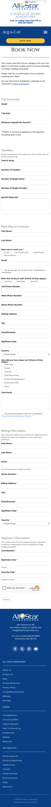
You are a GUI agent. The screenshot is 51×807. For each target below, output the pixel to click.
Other (6, 386)
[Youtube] (36, 649)
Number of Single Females (14, 188)
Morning (8, 281)
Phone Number (9, 474)
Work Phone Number (11, 296)
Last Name (7, 240)
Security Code (8, 572)
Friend (7, 368)
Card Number (8, 551)
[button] (45, 32)
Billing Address (9, 483)
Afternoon (20, 281)
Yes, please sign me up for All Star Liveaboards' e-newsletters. (23, 271)
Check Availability (21, 84)
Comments (6, 392)
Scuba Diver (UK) (11, 383)
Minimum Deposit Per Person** (16, 122)
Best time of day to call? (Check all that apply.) (24, 279)
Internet (7, 372)
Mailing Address (9, 314)
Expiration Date (9, 560)
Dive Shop (8, 364)
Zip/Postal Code (8, 342)
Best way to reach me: (12, 250)
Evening (34, 281)
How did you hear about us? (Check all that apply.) (22, 361)
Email (6, 252)
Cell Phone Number (10, 287)
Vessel (4, 104)
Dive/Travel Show (11, 375)
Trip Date (5, 113)
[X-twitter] (22, 649)
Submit (6, 599)
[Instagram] (29, 649)
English (32, 2)
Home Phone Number (11, 305)
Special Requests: (10, 197)
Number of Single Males (13, 179)
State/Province (8, 332)
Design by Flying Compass (25, 802)
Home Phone (10, 255)
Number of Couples (11, 170)
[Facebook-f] (15, 649)
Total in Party (7, 161)
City (3, 323)
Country (5, 351)
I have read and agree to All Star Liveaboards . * (21, 415)
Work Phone (38, 252)
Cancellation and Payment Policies (16, 416)
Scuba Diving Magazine (14, 379)
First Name (7, 231)
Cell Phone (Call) (21, 252)
